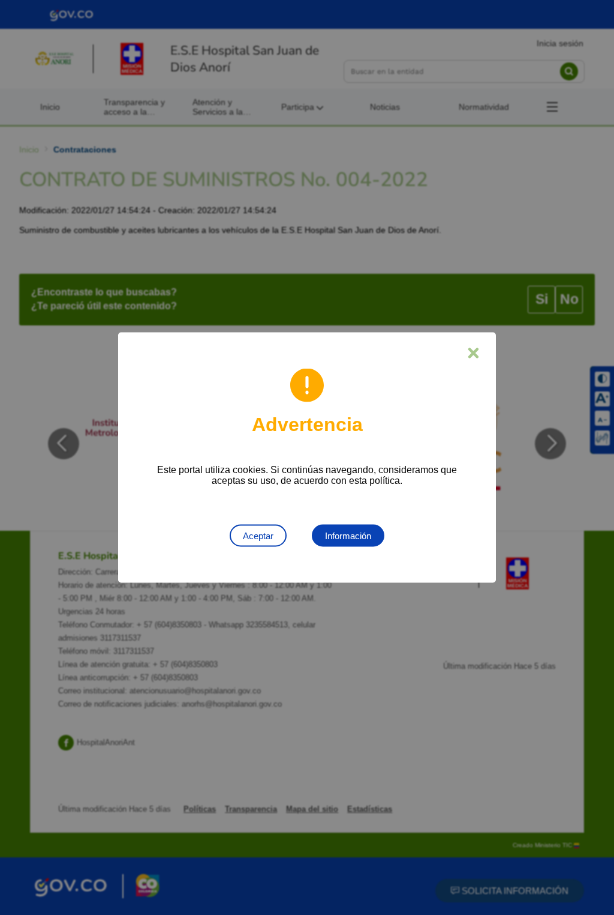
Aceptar (258, 536)
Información (348, 536)
